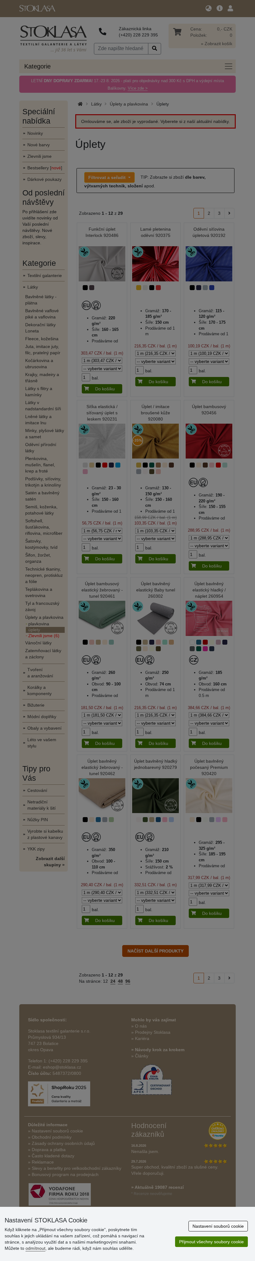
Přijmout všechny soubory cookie (211, 1241)
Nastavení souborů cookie (218, 1226)
